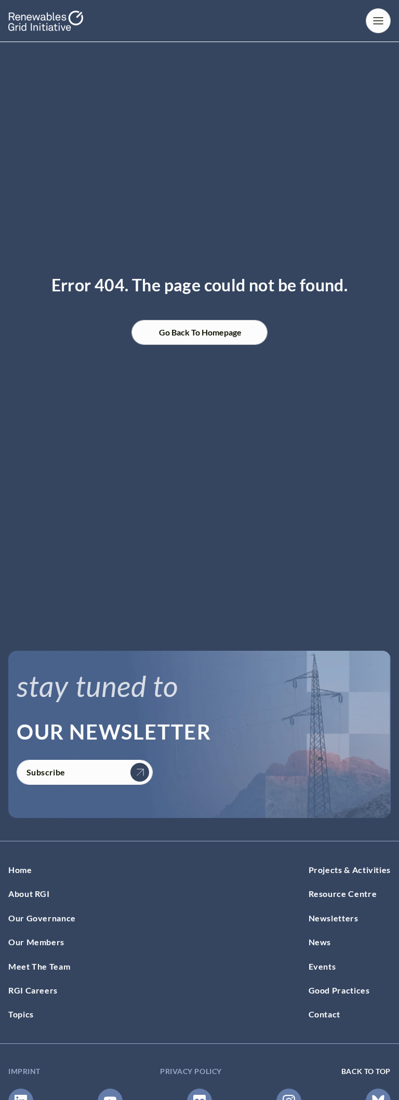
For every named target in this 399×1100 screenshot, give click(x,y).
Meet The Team (39, 966)
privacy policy (191, 1071)
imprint (24, 1071)
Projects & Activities (350, 870)
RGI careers (33, 990)
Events (322, 966)
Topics (21, 1014)
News (320, 942)
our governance (42, 918)
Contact (324, 1014)
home (20, 870)
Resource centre (343, 893)
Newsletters (333, 918)
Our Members (36, 942)
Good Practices (339, 990)
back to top (366, 1071)
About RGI (29, 893)
